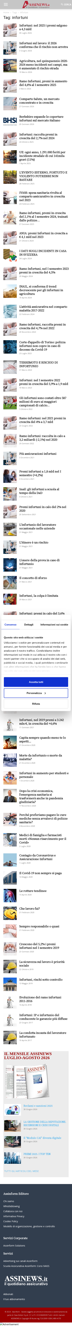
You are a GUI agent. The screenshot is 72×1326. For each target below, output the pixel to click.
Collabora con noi (12, 1211)
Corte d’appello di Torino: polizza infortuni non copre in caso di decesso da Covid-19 (42, 345)
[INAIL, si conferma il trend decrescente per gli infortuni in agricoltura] (10, 291)
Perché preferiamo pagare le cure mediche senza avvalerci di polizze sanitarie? (43, 818)
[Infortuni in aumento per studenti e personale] (10, 778)
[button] (5, 4)
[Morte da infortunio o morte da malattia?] (10, 760)
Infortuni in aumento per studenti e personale (44, 775)
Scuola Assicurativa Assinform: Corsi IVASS (26, 1266)
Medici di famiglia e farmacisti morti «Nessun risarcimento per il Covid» (42, 838)
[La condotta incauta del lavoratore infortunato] (10, 1037)
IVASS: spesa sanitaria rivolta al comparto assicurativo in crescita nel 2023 (42, 196)
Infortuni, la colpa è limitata (38, 595)
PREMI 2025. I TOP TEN (37, 1154)
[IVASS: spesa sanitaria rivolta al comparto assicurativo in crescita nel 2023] (10, 197)
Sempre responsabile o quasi (39, 926)
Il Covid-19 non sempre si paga (40, 873)
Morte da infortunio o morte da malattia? (40, 757)
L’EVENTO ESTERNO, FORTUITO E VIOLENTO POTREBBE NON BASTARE (43, 176)
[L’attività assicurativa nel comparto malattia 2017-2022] (10, 311)
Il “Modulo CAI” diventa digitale (42, 1137)
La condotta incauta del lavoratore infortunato (42, 1034)
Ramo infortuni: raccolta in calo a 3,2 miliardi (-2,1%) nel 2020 (42, 437)
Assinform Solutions (14, 1245)
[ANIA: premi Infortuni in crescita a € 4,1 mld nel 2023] (10, 238)
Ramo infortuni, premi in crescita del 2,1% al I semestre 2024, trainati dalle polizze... (43, 216)
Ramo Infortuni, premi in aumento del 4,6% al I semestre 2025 (43, 83)
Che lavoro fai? (29, 908)
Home (6, 12)
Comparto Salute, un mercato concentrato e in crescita (39, 100)
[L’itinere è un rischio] (10, 547)
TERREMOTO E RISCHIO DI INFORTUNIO (38, 364)
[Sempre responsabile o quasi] (10, 931)
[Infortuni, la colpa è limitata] (10, 599)
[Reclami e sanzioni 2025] (12, 1110)
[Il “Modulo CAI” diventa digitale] (12, 1142)
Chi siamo (8, 1201)
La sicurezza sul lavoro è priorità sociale (41, 963)
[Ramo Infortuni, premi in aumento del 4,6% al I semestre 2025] (10, 86)
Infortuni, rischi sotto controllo (40, 979)
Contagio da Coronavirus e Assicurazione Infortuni (37, 857)
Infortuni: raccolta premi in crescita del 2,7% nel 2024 (38, 136)
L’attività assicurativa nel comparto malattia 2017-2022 (43, 308)
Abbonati (8, 1294)
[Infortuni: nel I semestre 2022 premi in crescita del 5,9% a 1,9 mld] (10, 385)
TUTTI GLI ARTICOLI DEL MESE (21, 1171)
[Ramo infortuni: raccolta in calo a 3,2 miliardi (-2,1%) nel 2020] (10, 440)
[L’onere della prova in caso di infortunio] (10, 565)
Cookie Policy (10, 1221)
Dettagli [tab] (28, 624)
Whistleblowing (11, 1206)
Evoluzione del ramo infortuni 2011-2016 (40, 999)
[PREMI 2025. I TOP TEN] (12, 1158)
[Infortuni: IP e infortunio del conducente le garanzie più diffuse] (10, 1019)
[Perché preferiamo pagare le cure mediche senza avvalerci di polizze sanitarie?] (10, 819)
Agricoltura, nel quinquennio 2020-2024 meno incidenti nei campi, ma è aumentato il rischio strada (43, 64)
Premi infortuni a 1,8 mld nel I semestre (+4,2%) (40, 473)
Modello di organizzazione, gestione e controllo (29, 1226)
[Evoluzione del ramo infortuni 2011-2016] (10, 1002)
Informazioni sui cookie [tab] (54, 624)
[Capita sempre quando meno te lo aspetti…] (10, 742)
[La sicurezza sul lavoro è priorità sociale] (10, 966)
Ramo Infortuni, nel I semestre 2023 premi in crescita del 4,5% (44, 270)
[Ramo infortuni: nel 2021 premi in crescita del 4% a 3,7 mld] (10, 423)
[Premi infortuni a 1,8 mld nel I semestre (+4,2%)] (10, 476)
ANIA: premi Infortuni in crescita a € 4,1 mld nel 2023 (43, 235)
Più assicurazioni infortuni (37, 453)
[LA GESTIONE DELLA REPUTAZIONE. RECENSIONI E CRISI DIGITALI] (12, 1126)
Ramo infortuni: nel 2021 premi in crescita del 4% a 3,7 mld (42, 420)
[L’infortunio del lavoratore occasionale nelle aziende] (10, 529)
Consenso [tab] (11, 624)
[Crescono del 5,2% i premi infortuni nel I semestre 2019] (10, 948)
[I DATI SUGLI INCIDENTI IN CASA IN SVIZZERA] (10, 255)
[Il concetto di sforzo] (10, 582)
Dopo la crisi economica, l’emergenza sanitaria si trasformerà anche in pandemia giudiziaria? (41, 796)
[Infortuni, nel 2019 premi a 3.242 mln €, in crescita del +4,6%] (10, 724)
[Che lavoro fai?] (10, 913)
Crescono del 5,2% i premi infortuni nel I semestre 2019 (39, 946)
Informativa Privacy (13, 1216)
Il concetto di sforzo (33, 578)
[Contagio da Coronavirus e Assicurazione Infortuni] (10, 860)
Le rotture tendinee (33, 891)
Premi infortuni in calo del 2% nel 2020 (42, 508)
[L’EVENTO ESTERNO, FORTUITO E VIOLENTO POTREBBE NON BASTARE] (10, 177)
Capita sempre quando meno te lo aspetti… (42, 739)
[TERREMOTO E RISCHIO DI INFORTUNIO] (10, 367)
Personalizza (34, 692)
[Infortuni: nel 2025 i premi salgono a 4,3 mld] (10, 30)
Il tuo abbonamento (14, 1299)
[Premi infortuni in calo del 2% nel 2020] (10, 511)
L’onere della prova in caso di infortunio (39, 562)
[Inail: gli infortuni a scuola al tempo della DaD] (10, 494)
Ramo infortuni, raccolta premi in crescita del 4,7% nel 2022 (42, 326)
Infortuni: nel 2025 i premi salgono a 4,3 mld (43, 27)
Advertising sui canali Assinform (20, 1261)
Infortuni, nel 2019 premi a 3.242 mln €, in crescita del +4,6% (41, 721)
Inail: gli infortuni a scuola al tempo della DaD (39, 491)
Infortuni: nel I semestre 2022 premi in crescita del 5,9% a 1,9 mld (43, 382)
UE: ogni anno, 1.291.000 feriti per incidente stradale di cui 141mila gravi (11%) (42, 155)
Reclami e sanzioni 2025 (38, 1105)
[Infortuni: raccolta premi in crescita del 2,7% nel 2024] (10, 139)
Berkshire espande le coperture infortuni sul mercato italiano (41, 118)
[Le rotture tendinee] (10, 895)
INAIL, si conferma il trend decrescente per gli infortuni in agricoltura (41, 290)
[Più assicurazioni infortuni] (10, 458)
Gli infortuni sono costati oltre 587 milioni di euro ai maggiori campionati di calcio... (42, 401)
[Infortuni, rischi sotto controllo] (10, 984)
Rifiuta (36, 703)
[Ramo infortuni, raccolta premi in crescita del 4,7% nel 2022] (10, 329)
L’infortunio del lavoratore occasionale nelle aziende (37, 526)
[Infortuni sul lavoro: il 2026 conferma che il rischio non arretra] (10, 48)
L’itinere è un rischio (33, 542)
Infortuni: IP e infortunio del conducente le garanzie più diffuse (43, 1017)
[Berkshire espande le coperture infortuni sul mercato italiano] (10, 121)
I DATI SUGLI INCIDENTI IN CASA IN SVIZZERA (42, 252)
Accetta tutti (36, 682)
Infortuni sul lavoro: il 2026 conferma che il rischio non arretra (43, 45)
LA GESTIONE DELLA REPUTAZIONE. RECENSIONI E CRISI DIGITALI (45, 1123)
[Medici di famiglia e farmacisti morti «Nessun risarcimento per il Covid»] (10, 839)
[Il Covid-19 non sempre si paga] (10, 878)
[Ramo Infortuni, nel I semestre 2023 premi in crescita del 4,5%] (10, 273)
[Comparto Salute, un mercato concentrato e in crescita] (10, 103)
